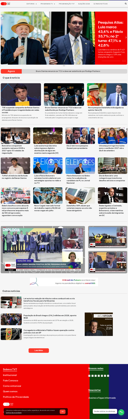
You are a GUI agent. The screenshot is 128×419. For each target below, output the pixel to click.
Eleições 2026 (84, 4)
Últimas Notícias (101, 4)
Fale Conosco (10, 380)
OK (63, 411)
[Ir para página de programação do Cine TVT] (64, 286)
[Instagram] (96, 376)
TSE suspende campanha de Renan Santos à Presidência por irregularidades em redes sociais (20, 110)
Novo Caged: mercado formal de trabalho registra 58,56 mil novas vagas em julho (47, 208)
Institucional (10, 375)
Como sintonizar (12, 386)
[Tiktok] (105, 376)
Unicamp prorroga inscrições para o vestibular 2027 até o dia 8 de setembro (112, 148)
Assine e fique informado (102, 398)
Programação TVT (66, 4)
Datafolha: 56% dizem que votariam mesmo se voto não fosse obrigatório (79, 208)
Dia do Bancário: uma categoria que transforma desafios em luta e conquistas (112, 178)
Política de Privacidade (16, 397)
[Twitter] (99, 376)
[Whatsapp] (93, 376)
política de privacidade (13, 412)
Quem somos (10, 391)
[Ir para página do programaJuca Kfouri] (99, 335)
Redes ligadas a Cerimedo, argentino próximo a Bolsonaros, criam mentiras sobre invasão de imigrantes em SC (111, 210)
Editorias (30, 4)
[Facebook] (102, 376)
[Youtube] (89, 376)
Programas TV (47, 4)
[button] (125, 3)
